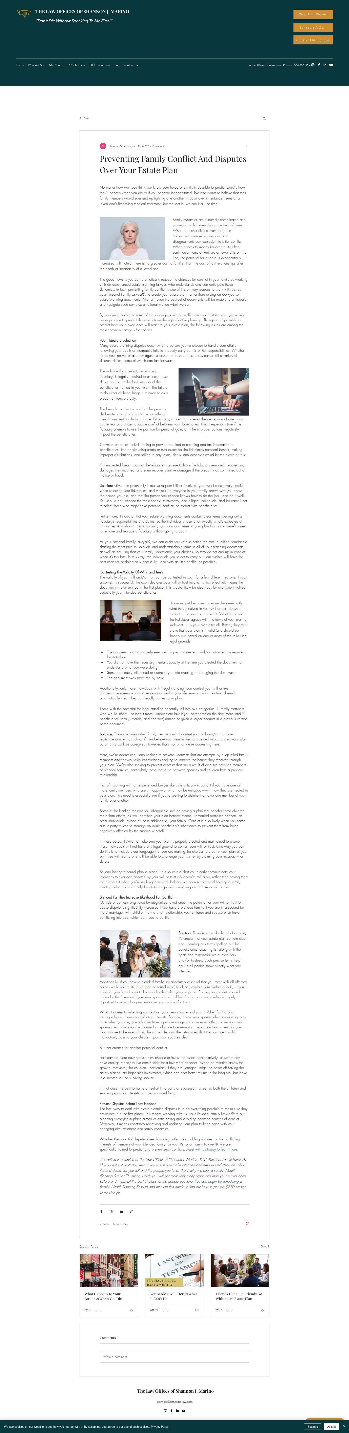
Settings (313, 1427)
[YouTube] (331, 65)
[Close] (344, 1426)
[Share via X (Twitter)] (112, 1211)
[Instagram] (313, 65)
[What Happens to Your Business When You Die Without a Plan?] (109, 1270)
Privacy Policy (159, 1427)
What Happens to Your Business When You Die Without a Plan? (103, 1296)
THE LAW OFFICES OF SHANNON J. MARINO (82, 11)
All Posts (84, 118)
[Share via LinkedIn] (121, 1211)
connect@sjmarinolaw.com (175, 1402)
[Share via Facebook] (102, 1211)
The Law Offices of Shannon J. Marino (175, 1391)
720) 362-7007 (302, 65)
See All (265, 1246)
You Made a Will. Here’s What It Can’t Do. (173, 1296)
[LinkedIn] (325, 65)
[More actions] (246, 146)
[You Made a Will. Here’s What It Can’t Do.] (174, 1270)
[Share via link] (131, 1211)
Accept (331, 1427)
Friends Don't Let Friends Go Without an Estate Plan (239, 1296)
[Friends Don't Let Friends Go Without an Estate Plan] (240, 1270)
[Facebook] (319, 65)
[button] (99, 65)
